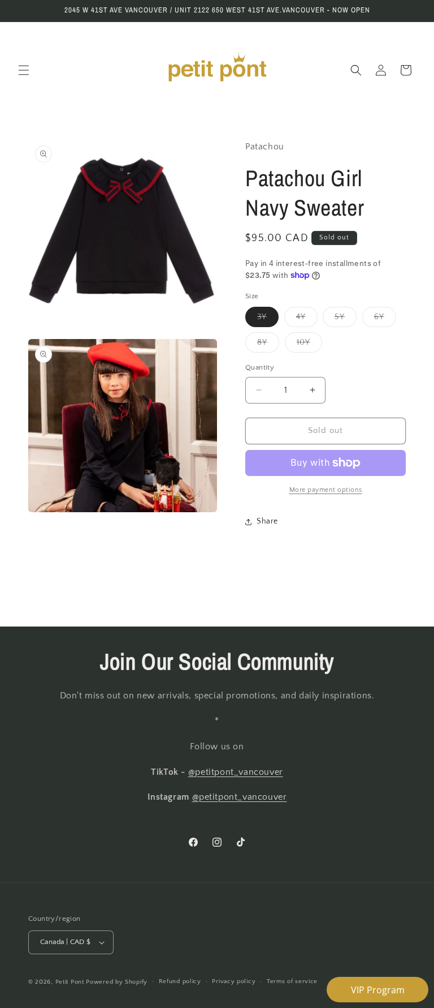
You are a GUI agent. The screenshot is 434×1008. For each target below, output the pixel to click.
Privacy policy (233, 981)
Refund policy (180, 981)
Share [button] (267, 521)
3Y (268, 319)
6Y (385, 319)
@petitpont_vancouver (235, 772)
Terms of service (292, 981)
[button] (23, 70)
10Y (309, 345)
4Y (307, 319)
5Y (346, 319)
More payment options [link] (325, 490)
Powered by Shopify (116, 982)
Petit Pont (69, 982)
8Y (268, 345)
